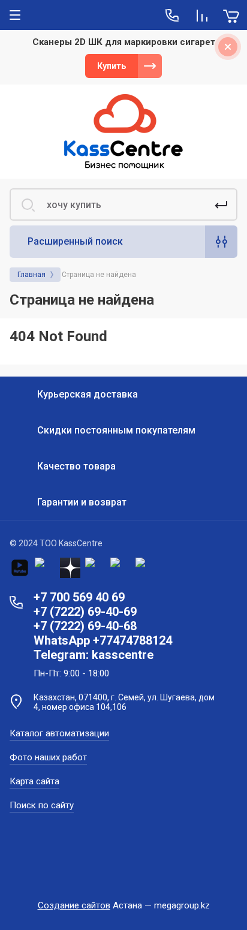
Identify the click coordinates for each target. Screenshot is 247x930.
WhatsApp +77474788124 (103, 640)
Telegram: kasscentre (93, 655)
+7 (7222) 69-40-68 (85, 626)
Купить (111, 66)
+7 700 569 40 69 (79, 597)
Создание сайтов (74, 905)
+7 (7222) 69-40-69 (85, 611)
